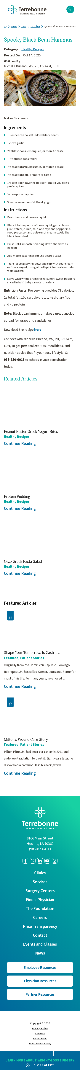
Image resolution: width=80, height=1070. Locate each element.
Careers (40, 917)
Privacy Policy (40, 1028)
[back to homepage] (5, 26)
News (14, 26)
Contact (40, 935)
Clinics (40, 873)
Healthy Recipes (32, 49)
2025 (23, 26)
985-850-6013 (14, 359)
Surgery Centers (40, 890)
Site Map (40, 1033)
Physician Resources (40, 981)
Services (40, 882)
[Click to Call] (70, 9)
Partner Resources (40, 994)
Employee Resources (40, 967)
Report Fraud (40, 1038)
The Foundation (40, 908)
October (35, 26)
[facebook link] (25, 861)
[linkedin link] (40, 861)
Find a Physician (40, 899)
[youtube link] (47, 861)
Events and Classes (40, 944)
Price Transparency (40, 926)
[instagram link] (54, 861)
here (37, 329)
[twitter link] (33, 861)
